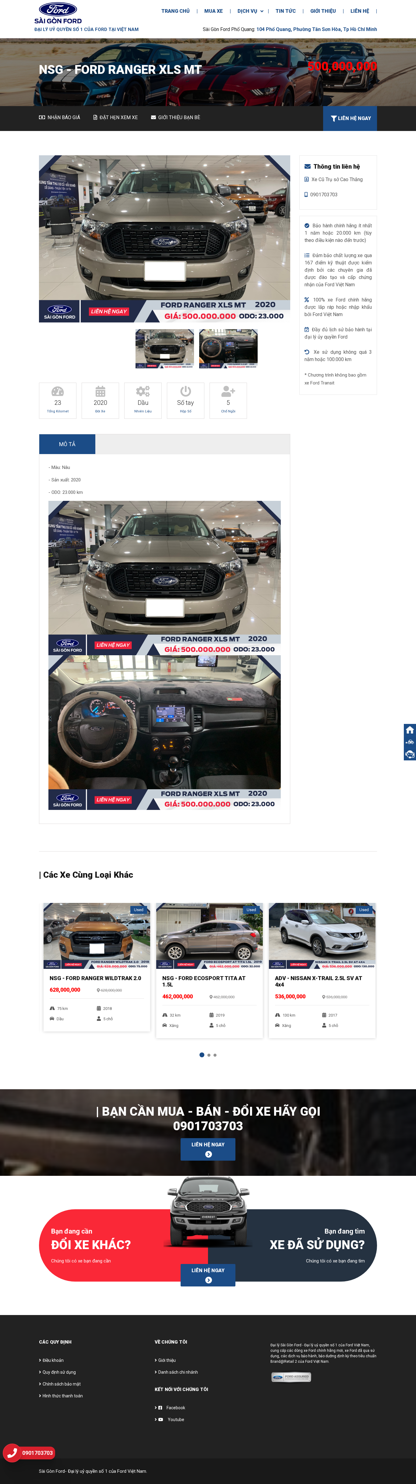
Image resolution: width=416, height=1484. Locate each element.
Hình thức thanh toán (63, 1395)
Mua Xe (213, 11)
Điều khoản (53, 1360)
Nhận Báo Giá (63, 117)
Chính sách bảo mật (62, 1384)
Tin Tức (286, 11)
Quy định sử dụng (59, 1372)
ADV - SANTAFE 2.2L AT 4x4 (310, 978)
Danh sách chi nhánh (178, 1372)
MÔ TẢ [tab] (67, 444)
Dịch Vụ (247, 11)
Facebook (175, 1407)
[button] (410, 742)
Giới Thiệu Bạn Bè (178, 117)
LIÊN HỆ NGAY (208, 1145)
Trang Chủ (175, 11)
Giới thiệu (167, 1360)
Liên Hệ (360, 11)
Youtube (175, 1419)
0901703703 (208, 1126)
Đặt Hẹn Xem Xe (118, 117)
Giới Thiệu (323, 11)
